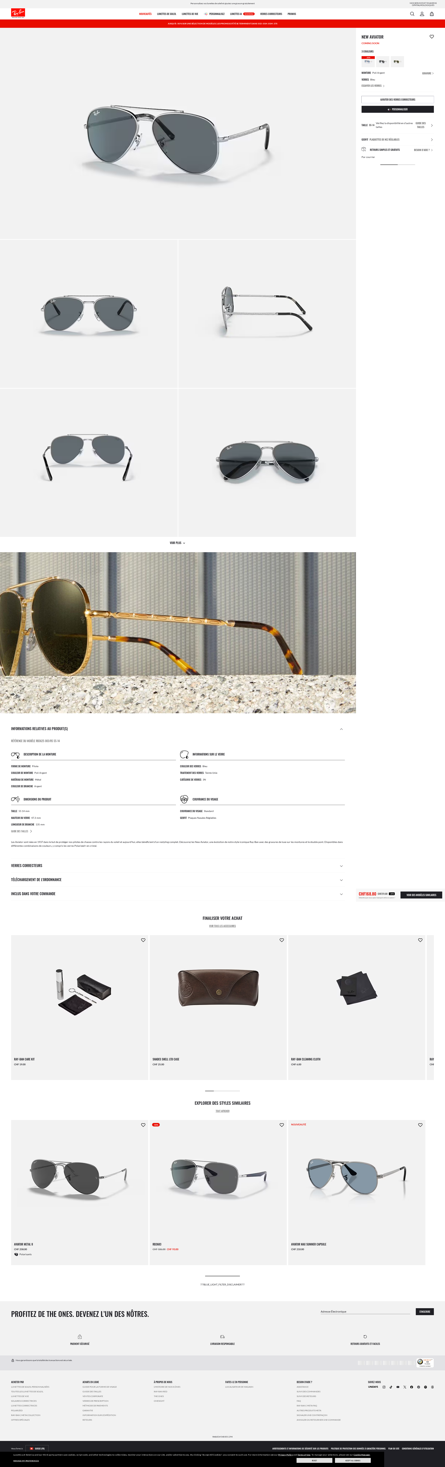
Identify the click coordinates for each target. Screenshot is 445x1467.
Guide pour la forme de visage (100, 1386)
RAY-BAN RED (160, 1391)
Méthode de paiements (95, 1405)
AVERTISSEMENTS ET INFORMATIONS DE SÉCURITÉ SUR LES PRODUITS (300, 1448)
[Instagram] (384, 1386)
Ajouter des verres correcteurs (397, 99)
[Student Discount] (373, 1386)
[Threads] (432, 1386)
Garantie (88, 1410)
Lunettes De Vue (20, 1396)
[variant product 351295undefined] (382, 61)
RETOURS (87, 1419)
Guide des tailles (92, 1391)
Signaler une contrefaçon (312, 1415)
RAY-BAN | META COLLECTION (25, 1415)
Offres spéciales (20, 1419)
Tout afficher (222, 1111)
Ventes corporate (93, 1396)
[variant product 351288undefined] (397, 61)
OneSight (159, 1401)
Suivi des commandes (308, 1391)
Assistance (303, 1386)
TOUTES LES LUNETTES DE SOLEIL (27, 1391)
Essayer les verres (372, 85)
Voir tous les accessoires (222, 926)
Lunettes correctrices (24, 1405)
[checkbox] (432, 37)
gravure (427, 73)
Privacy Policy (285, 1454)
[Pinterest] (418, 1386)
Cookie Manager (362, 1454)
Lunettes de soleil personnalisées (30, 1386)
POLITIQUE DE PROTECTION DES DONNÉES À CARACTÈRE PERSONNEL (358, 1448)
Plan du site (393, 1448)
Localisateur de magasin (239, 1386)
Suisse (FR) (40, 1448)
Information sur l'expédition (99, 1415)
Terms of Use (303, 1454)
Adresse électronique (333, 1311)
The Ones (159, 1396)
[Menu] (432, 1360)
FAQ (299, 1401)
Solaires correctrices (24, 1401)
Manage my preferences (26, 1461)
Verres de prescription (95, 1401)
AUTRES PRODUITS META (309, 1410)
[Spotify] (425, 1386)
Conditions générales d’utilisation (418, 1448)
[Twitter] (404, 1386)
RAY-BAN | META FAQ (307, 1405)
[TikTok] (391, 1386)
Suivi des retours (306, 1396)
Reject (314, 1460)
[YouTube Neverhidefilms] (398, 1386)
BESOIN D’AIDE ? (422, 150)
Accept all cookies (353, 1460)
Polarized (17, 1410)
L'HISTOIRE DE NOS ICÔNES (167, 1386)
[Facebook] (411, 1386)
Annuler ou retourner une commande (319, 1419)
